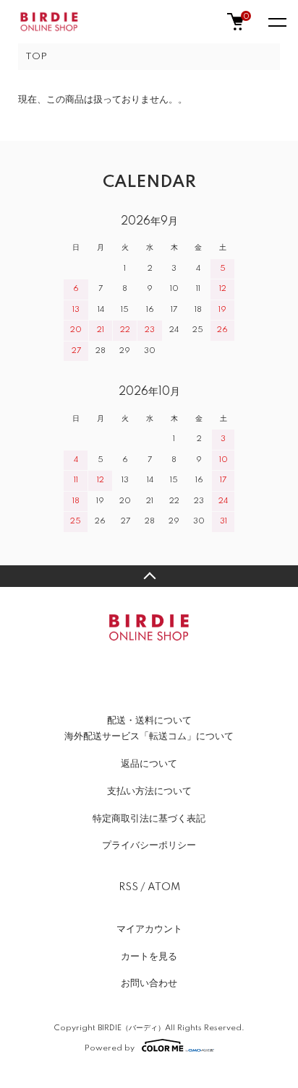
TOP (36, 56)
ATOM (164, 887)
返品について (149, 764)
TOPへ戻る (149, 576)
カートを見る (149, 957)
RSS (128, 887)
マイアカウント (149, 929)
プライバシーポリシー (149, 845)
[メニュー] (276, 21)
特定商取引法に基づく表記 (149, 819)
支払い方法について (149, 791)
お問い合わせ (149, 983)
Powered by (110, 1048)
